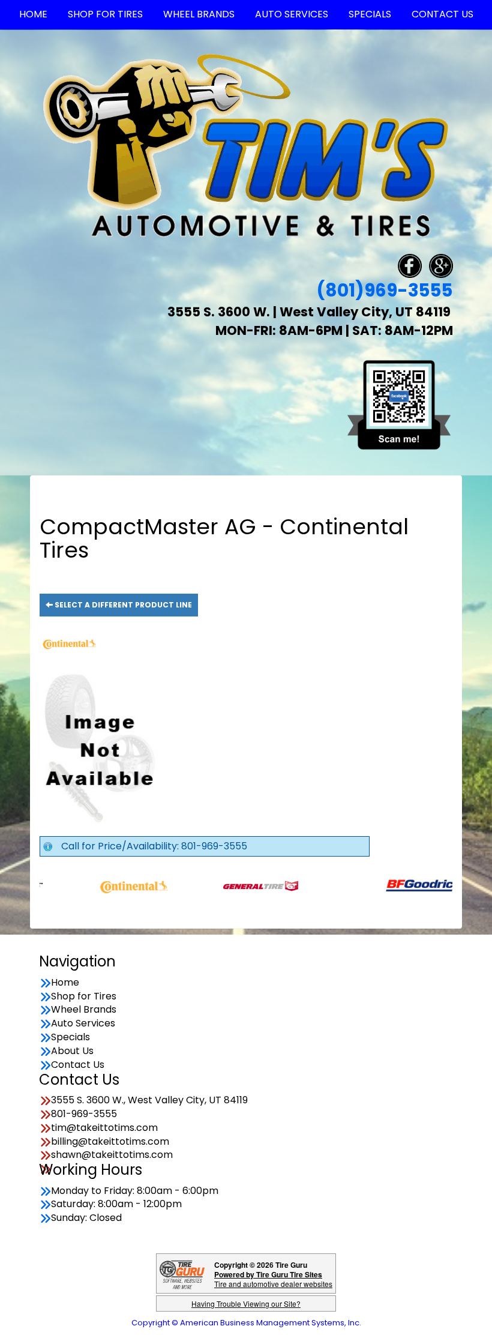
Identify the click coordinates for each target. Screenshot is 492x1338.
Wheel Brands (83, 1009)
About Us (72, 1051)
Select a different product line (122, 605)
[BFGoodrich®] (394, 886)
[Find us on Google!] (441, 266)
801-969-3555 (84, 1114)
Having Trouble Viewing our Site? (246, 1303)
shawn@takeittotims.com (112, 1155)
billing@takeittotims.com (110, 1141)
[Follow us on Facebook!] (410, 266)
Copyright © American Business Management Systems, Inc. (246, 1322)
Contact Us (77, 1064)
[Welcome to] (246, 145)
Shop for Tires (83, 996)
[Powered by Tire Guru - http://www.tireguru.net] (182, 1273)
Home (65, 982)
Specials (70, 1037)
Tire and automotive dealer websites (273, 1279)
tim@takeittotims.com (104, 1128)
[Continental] (105, 886)
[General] (231, 886)
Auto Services (83, 1023)
